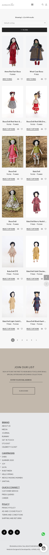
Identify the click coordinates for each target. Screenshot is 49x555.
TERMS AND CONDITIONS (12, 515)
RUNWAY (5, 436)
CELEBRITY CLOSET (9, 447)
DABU (4, 457)
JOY (3, 464)
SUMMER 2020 (8, 460)
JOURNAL (6, 433)
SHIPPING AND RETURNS (12, 518)
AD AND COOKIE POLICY (12, 511)
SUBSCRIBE (23, 391)
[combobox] (24, 23)
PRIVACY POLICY (8, 508)
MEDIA (4, 429)
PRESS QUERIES (8, 494)
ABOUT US (6, 426)
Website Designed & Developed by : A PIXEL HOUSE (24, 549)
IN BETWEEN (7, 471)
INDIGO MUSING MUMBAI (12, 478)
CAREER (5, 498)
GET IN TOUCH (8, 440)
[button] (7, 79)
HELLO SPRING (7, 474)
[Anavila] (8, 5)
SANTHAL (6, 481)
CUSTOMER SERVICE (10, 491)
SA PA (4, 467)
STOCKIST (6, 443)
